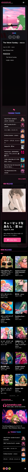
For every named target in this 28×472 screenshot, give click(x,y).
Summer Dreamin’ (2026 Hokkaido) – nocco (20, 272)
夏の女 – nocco (19, 294)
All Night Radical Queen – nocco (20, 367)
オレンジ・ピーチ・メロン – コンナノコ (7, 389)
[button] (23, 2)
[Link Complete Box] (14, 231)
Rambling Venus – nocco (20, 317)
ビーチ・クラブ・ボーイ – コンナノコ (7, 342)
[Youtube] (7, 468)
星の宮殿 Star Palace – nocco (5, 367)
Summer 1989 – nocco (19, 389)
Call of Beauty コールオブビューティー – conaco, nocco (7, 272)
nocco (14, 33)
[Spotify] (9, 468)
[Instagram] (4, 468)
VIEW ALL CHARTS (22, 179)
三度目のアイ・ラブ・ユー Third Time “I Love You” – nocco (21, 343)
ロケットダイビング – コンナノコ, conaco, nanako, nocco (7, 318)
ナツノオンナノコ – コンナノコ (7, 295)
